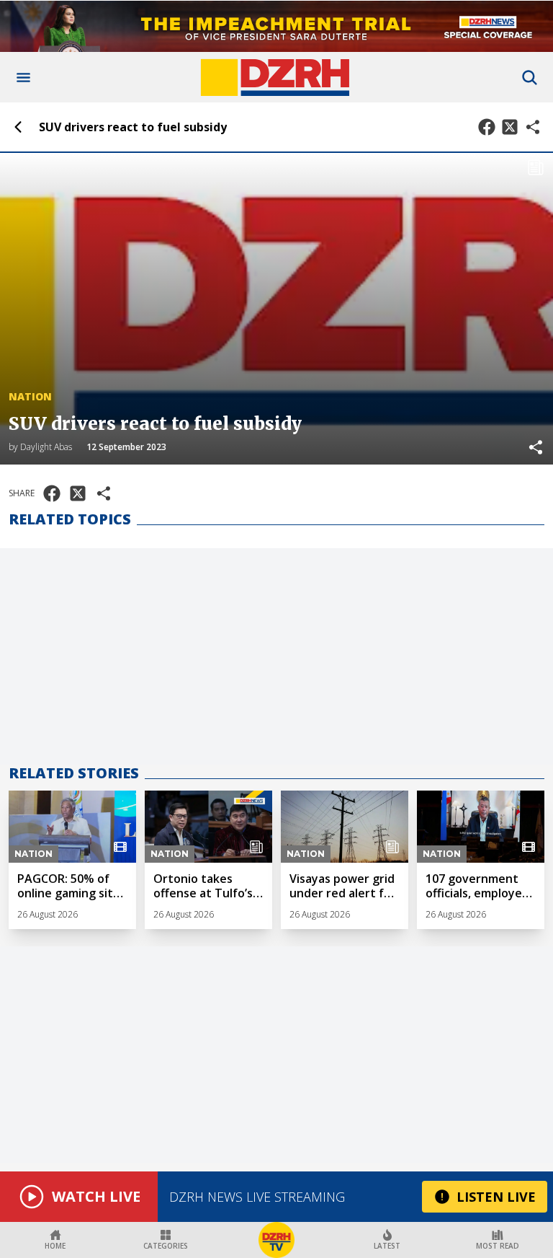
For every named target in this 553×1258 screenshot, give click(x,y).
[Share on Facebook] (486, 127)
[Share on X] (509, 127)
